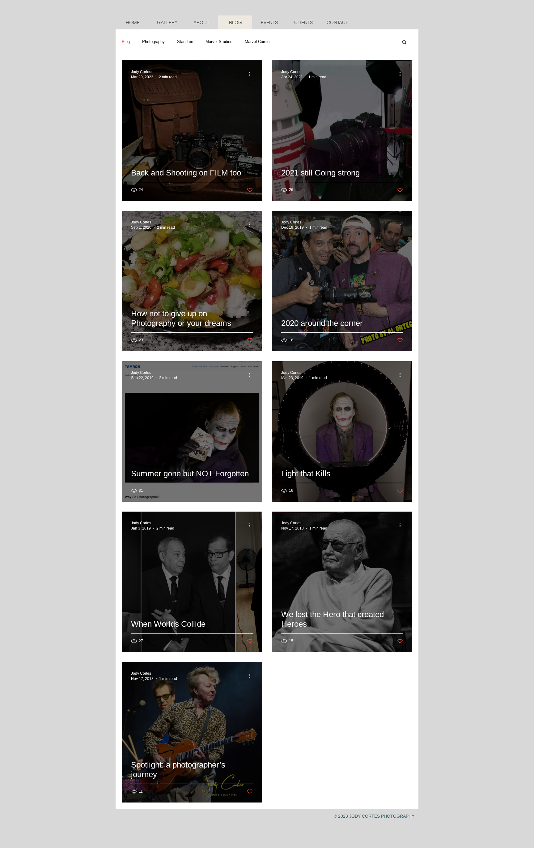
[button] (404, 42)
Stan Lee (185, 41)
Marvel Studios (219, 41)
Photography (153, 41)
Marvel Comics (258, 41)
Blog (126, 41)
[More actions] (252, 74)
